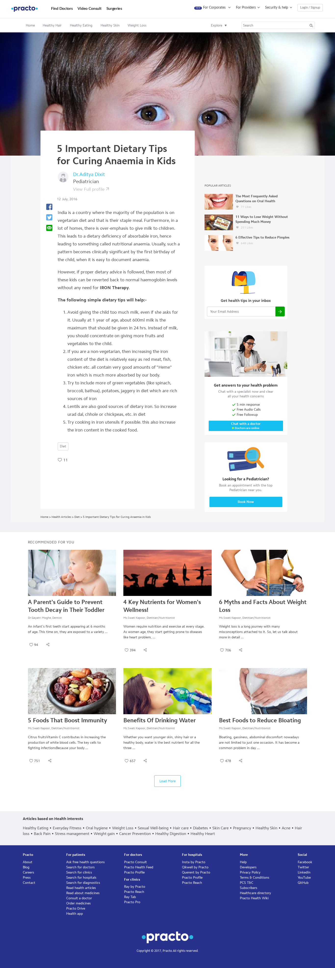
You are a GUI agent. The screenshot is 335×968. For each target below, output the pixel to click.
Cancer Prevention (135, 833)
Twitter (303, 867)
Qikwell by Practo (195, 867)
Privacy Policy (250, 872)
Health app (74, 914)
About (27, 862)
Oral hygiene (97, 828)
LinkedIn (304, 872)
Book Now (246, 502)
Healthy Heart (203, 833)
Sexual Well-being (153, 828)
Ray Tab (130, 897)
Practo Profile (134, 872)
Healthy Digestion (170, 833)
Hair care (181, 828)
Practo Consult (135, 862)
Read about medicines (83, 893)
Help (243, 862)
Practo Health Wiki (254, 898)
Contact (29, 883)
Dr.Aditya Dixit (89, 174)
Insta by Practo (193, 862)
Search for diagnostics (83, 883)
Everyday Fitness (67, 828)
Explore (216, 25)
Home (30, 25)
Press (27, 877)
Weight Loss (122, 828)
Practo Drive (75, 908)
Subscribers (248, 888)
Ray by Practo (134, 887)
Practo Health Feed (138, 867)
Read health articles (81, 888)
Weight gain (104, 833)
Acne (286, 828)
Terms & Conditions (254, 877)
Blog (26, 867)
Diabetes (200, 828)
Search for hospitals (81, 877)
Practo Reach (134, 892)
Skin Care (220, 828)
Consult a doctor (79, 898)
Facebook (305, 862)
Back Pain (42, 833)
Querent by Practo (196, 872)
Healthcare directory (255, 893)
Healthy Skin (266, 828)
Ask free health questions (85, 862)
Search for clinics (79, 872)
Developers (248, 867)
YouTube (304, 877)
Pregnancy (242, 828)
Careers (28, 872)
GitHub (303, 883)
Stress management (72, 833)
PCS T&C (246, 883)
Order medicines (78, 903)
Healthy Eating (35, 828)
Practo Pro (132, 902)
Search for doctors (80, 867)
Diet (63, 446)
